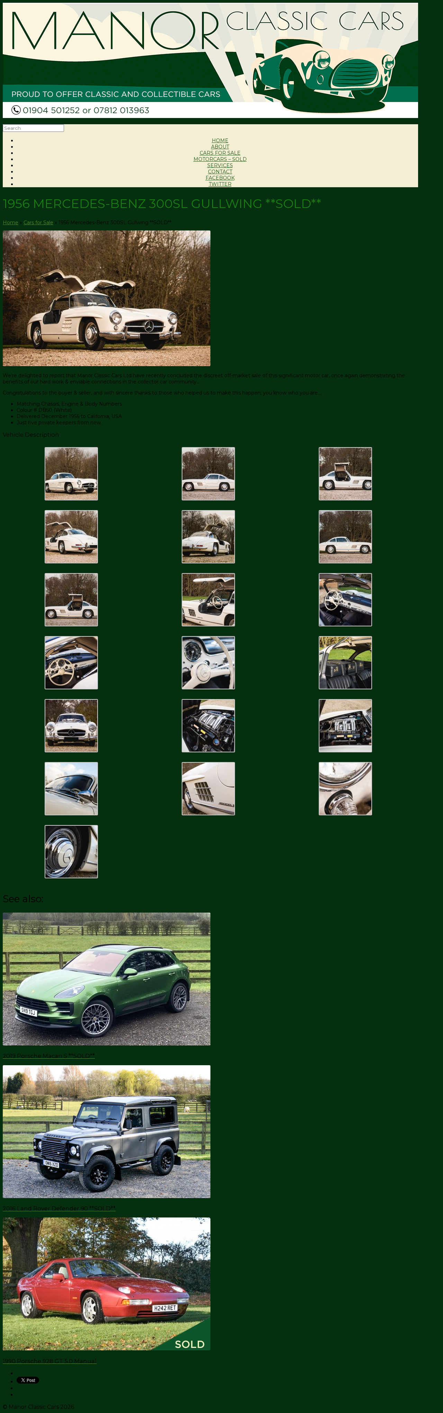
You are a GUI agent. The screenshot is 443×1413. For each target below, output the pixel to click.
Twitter (220, 184)
